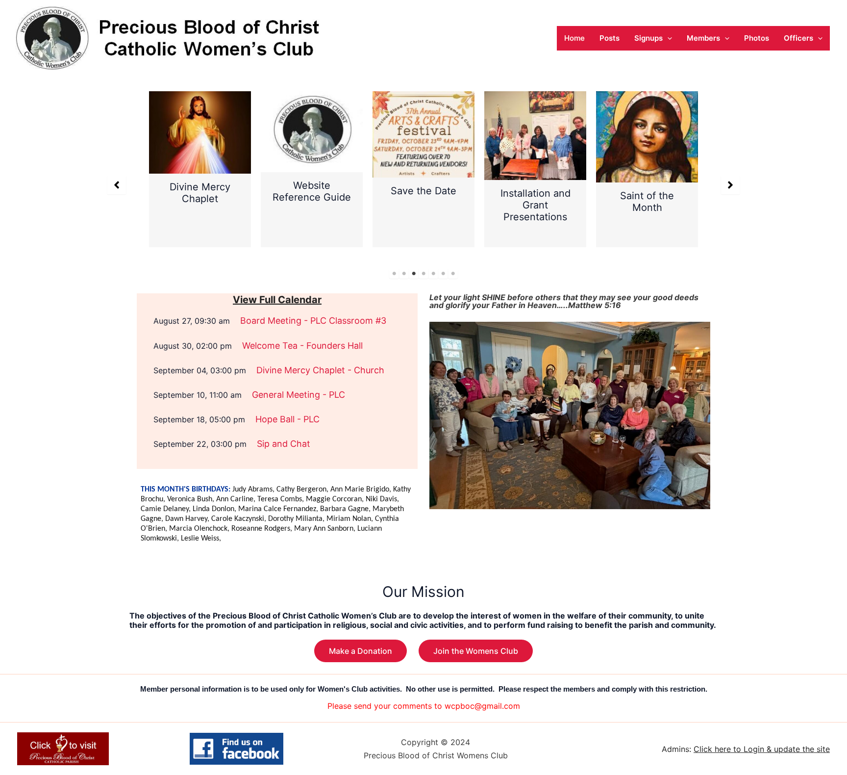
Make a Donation (360, 651)
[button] (667, 38)
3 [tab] (414, 274)
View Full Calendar (277, 300)
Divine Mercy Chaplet (200, 193)
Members (703, 38)
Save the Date (423, 191)
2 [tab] (404, 274)
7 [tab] (453, 274)
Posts (609, 38)
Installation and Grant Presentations (535, 205)
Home (574, 38)
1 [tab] (394, 274)
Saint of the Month (647, 201)
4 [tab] (423, 274)
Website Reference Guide (312, 191)
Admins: (746, 749)
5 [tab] (433, 274)
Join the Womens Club (475, 651)
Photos (756, 38)
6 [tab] (443, 274)
